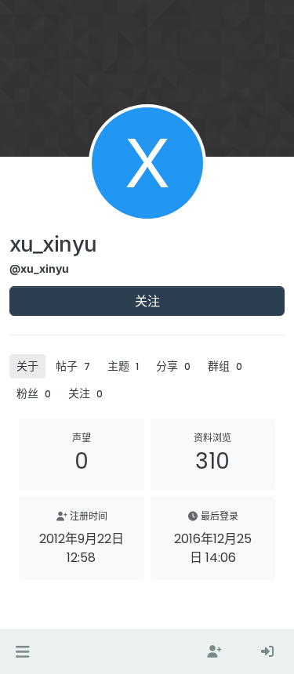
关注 (147, 301)
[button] (22, 652)
